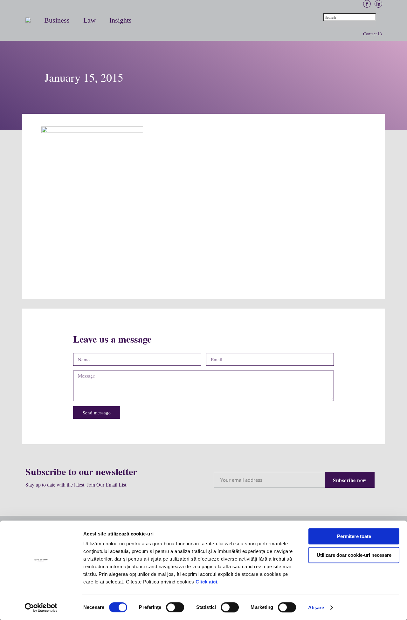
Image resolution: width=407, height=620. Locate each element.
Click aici (206, 581)
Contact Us (372, 34)
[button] (31, 20)
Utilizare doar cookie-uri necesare (354, 555)
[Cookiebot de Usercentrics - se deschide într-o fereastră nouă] (41, 607)
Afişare (316, 607)
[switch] (175, 607)
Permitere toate (354, 536)
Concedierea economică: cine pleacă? (91, 270)
